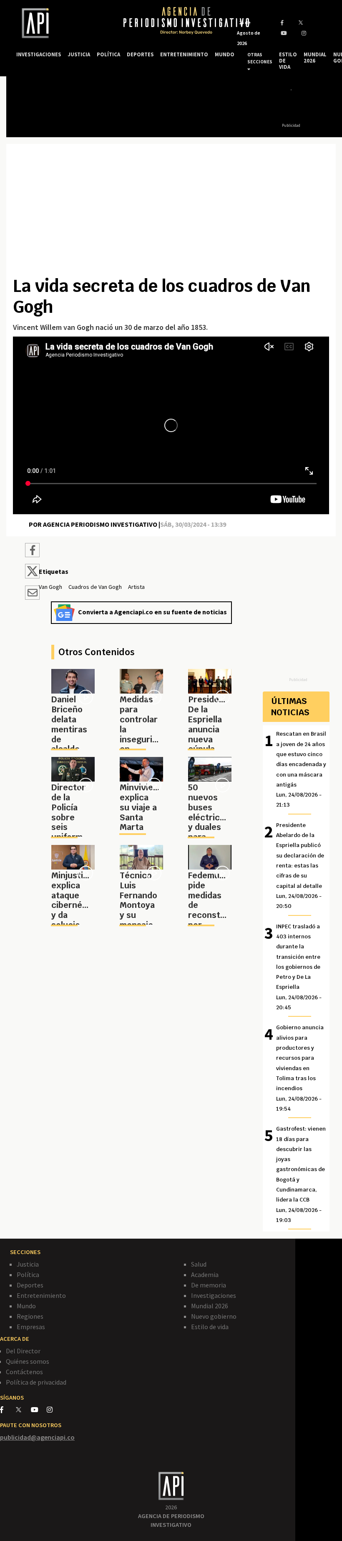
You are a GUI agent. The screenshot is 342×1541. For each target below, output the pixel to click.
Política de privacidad (36, 1382)
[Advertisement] (171, 213)
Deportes (30, 1285)
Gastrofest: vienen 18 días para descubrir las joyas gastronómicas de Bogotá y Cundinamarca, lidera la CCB (301, 1174)
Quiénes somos (27, 1361)
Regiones (30, 1316)
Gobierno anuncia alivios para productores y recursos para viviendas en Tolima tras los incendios (300, 1068)
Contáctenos (24, 1372)
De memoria (208, 1285)
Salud (198, 1264)
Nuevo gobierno (213, 1316)
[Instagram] (54, 1409)
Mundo (26, 1306)
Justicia (28, 1264)
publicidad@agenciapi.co (37, 1437)
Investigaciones (213, 1295)
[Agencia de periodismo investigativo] (62, 23)
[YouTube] (39, 1409)
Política (28, 1274)
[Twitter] (23, 1409)
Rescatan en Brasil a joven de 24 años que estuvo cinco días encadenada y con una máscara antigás (301, 769)
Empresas (31, 1326)
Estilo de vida (210, 1326)
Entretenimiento (41, 1295)
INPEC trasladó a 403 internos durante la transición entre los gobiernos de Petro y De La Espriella (299, 967)
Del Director (23, 1351)
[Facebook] (8, 1409)
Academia (205, 1274)
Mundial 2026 (209, 1306)
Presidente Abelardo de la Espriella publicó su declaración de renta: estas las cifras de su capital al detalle (300, 866)
